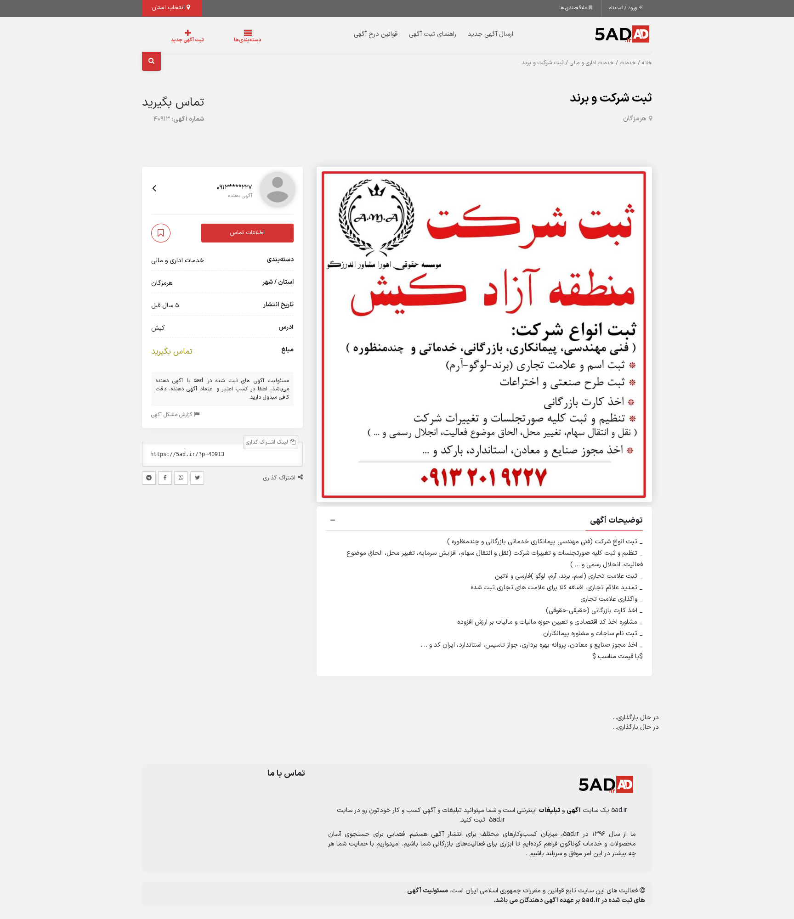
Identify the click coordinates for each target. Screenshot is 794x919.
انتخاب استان (169, 7)
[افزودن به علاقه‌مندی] (160, 233)
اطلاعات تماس (247, 232)
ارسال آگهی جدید (472, 34)
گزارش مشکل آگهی (172, 415)
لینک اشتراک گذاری (268, 442)
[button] (484, 521)
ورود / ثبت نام (624, 8)
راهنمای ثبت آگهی (414, 34)
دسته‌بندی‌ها (220, 40)
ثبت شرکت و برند (611, 98)
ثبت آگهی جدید (178, 40)
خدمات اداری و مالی (592, 63)
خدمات (628, 63)
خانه (647, 63)
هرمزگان (635, 118)
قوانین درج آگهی (357, 34)
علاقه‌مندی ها (574, 8)
